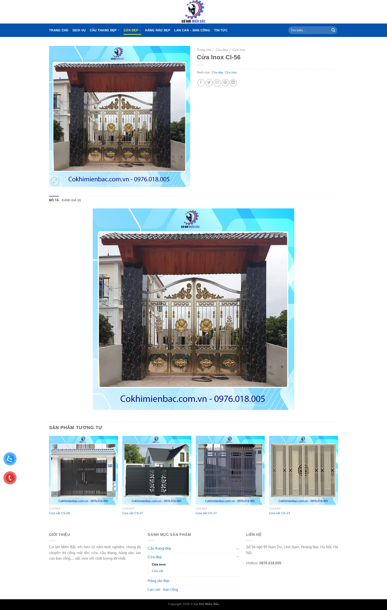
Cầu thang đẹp (103, 30)
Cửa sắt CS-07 (132, 513)
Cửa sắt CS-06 (59, 513)
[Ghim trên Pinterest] (225, 82)
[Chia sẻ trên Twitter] (209, 82)
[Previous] (49, 479)
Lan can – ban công (192, 30)
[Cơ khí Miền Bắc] (193, 12)
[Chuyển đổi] (237, 548)
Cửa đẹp (131, 30)
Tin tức (221, 30)
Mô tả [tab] (54, 200)
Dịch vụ (79, 30)
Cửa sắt (157, 571)
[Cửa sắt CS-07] (156, 470)
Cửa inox (238, 49)
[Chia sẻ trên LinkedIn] (233, 82)
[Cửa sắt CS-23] (303, 470)
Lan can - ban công (163, 589)
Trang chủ (59, 30)
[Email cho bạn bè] (217, 82)
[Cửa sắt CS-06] (83, 470)
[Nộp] (333, 30)
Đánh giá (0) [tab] (71, 200)
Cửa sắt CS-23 (279, 513)
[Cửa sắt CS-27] (230, 470)
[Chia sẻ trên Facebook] (201, 82)
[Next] (337, 479)
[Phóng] (55, 181)
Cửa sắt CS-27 (206, 513)
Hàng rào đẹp (157, 30)
